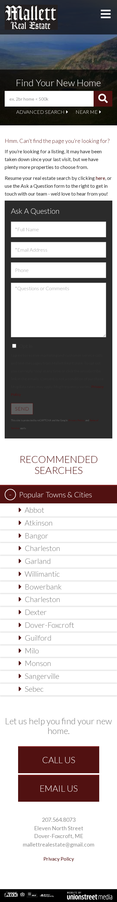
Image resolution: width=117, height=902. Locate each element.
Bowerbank (43, 586)
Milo (32, 650)
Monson (38, 663)
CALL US (58, 759)
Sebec (34, 688)
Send (22, 409)
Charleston (42, 548)
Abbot (34, 509)
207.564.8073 (59, 819)
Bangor (36, 535)
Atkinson (39, 522)
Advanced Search (40, 112)
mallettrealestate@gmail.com (58, 844)
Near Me (87, 112)
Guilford (38, 637)
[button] (103, 99)
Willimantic (42, 573)
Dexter (36, 611)
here (100, 178)
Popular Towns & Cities (55, 494)
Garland (38, 560)
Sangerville (42, 675)
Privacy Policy (76, 420)
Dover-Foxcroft (49, 624)
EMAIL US (59, 788)
